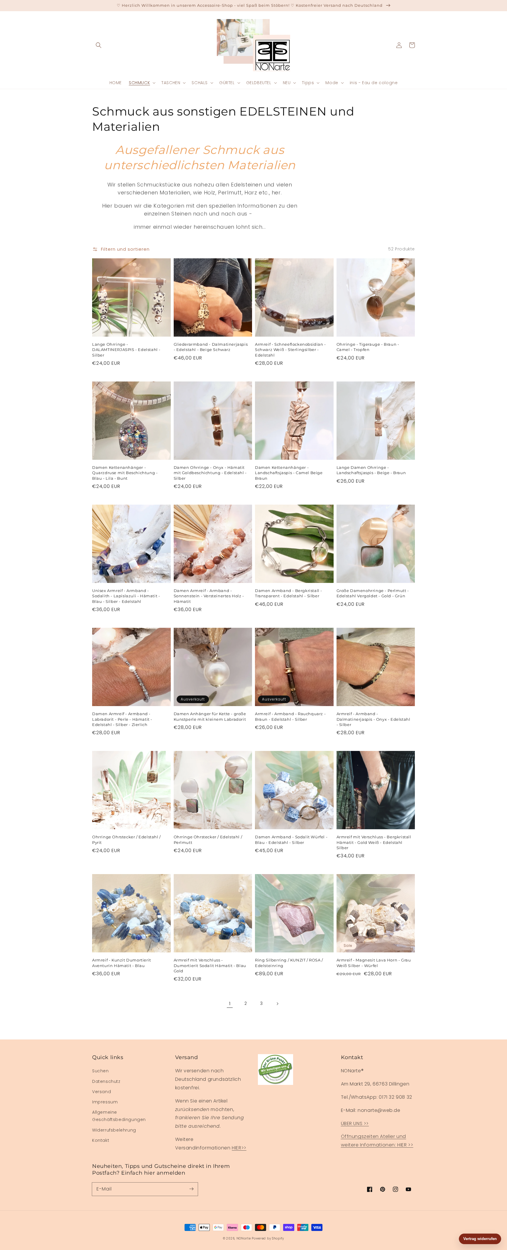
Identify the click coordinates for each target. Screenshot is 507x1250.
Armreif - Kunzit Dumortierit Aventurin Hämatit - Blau (121, 963)
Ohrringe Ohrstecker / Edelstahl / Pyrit (126, 839)
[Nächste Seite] (277, 1003)
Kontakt (100, 1140)
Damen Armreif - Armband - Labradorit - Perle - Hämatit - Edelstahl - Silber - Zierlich (122, 719)
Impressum (105, 1102)
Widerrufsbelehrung (114, 1130)
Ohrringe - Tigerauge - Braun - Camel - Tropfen (368, 347)
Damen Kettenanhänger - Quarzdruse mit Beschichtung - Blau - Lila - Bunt (125, 472)
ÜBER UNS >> (355, 1123)
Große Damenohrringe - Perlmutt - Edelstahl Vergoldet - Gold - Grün (373, 593)
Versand (101, 1092)
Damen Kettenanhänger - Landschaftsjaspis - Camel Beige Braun (289, 472)
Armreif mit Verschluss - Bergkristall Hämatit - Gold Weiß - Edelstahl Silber (374, 842)
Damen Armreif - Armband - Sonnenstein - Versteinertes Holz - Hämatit (209, 595)
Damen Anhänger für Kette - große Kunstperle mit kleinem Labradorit (210, 716)
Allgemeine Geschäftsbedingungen (119, 1115)
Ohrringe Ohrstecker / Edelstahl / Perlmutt (208, 839)
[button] (98, 45)
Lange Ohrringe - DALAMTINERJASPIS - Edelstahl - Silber (126, 349)
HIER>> (239, 1147)
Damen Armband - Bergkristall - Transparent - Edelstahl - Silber (288, 593)
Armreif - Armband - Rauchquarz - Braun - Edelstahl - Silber (290, 716)
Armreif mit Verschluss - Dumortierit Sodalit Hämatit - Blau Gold (210, 965)
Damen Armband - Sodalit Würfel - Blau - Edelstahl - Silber (291, 839)
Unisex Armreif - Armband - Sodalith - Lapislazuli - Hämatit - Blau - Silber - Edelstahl (126, 595)
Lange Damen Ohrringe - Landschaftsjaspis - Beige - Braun (371, 470)
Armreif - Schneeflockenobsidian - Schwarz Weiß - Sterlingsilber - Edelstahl (290, 349)
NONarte (243, 1238)
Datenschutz (106, 1081)
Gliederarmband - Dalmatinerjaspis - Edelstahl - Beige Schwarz (211, 347)
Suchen (100, 1071)
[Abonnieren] (191, 1189)
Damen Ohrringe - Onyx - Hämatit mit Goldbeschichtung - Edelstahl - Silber (210, 472)
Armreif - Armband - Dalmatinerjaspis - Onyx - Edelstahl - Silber (373, 719)
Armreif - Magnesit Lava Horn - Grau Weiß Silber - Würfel (374, 963)
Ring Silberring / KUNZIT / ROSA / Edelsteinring (289, 963)
